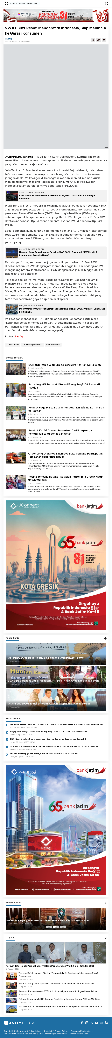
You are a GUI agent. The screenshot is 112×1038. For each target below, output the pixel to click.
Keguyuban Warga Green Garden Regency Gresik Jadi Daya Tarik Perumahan (48, 731)
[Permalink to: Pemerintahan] (105, 903)
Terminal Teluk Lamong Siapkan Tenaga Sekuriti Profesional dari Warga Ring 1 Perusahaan (58, 974)
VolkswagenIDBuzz (32, 344)
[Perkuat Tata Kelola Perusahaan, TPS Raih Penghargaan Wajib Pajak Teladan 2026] (56, 952)
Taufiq (8, 38)
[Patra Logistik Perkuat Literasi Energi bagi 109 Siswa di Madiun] (16, 389)
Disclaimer (36, 1031)
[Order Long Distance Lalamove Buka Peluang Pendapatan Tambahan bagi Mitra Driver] (16, 457)
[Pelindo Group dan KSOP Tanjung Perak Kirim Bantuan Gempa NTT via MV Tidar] (11, 1000)
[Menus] (6, 3)
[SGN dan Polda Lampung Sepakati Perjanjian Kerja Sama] (16, 368)
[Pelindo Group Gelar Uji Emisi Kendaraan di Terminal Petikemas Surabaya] (11, 985)
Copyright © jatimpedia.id (16, 1031)
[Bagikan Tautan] (93, 40)
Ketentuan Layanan (79, 1033)
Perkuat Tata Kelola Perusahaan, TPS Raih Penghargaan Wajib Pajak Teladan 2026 (50, 966)
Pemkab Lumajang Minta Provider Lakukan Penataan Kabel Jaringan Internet (48, 920)
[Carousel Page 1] (47, 927)
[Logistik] (105, 938)
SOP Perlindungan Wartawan (53, 1033)
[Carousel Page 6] (64, 927)
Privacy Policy (61, 1031)
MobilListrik (12, 344)
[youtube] (97, 1023)
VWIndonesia (53, 344)
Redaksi (48, 1031)
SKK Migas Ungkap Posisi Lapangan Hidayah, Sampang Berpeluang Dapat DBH (48, 739)
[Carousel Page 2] (50, 927)
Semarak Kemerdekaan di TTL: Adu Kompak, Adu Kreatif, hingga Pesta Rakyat (58, 991)
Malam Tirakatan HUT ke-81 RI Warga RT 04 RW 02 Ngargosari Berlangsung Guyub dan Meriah (56, 724)
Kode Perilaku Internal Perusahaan (20, 1033)
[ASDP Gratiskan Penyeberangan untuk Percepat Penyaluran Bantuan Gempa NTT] (11, 1008)
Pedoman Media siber (81, 1031)
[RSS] (106, 1023)
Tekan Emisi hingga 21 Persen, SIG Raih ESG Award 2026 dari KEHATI (44, 754)
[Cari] (106, 3)
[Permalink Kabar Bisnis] (105, 638)
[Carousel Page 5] (61, 927)
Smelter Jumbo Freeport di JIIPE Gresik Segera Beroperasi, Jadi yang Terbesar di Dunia (54, 746)
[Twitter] (92, 1023)
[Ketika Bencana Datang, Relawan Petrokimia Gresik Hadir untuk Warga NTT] (16, 482)
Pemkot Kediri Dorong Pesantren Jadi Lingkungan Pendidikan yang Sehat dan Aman (60, 432)
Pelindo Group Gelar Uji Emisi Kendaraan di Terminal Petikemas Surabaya (56, 983)
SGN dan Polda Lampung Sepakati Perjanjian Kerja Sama (64, 364)
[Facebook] (82, 1023)
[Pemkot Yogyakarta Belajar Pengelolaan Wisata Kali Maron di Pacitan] (16, 412)
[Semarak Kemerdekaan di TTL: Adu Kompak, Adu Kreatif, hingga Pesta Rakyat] (11, 993)
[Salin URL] (98, 40)
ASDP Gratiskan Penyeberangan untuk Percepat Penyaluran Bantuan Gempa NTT (60, 1006)
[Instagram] (87, 1023)
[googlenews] (102, 1023)
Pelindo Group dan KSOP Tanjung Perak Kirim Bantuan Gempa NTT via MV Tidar (59, 999)
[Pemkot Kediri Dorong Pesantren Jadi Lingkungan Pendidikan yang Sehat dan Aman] (16, 434)
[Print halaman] (104, 40)
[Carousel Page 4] (57, 927)
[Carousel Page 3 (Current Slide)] (54, 927)
